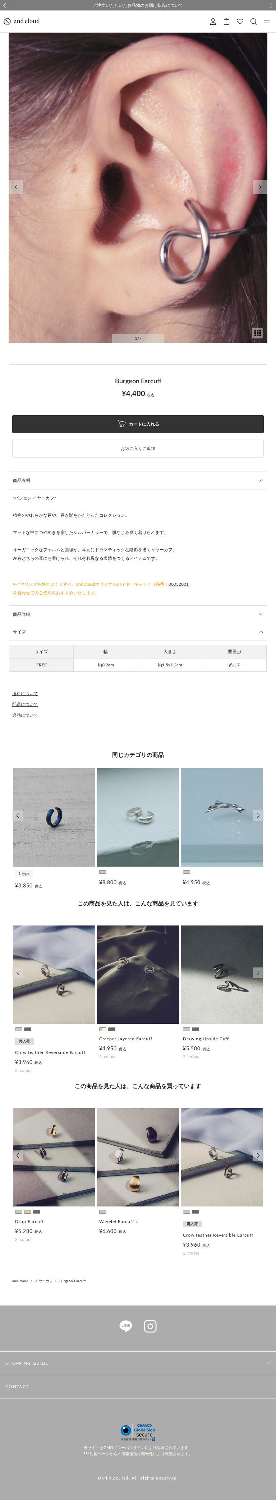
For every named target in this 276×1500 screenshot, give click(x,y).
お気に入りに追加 (138, 448)
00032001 (179, 584)
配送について (25, 704)
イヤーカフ (44, 1281)
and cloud (20, 1281)
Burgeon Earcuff (72, 1281)
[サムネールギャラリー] (257, 337)
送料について (25, 694)
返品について (25, 715)
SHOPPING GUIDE (26, 1363)
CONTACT (17, 1386)
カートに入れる (143, 424)
